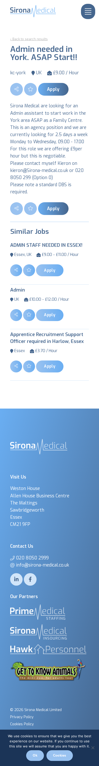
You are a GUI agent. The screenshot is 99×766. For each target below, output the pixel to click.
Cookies (59, 755)
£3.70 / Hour (46, 350)
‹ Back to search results (29, 39)
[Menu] (88, 11)
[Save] (30, 89)
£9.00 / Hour (66, 73)
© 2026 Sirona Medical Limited (36, 709)
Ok (35, 755)
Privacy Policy (22, 717)
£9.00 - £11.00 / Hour (60, 254)
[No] (92, 747)
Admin (17, 290)
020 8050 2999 (32, 558)
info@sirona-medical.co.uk (42, 565)
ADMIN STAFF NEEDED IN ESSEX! (46, 245)
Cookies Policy (22, 724)
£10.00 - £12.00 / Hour (49, 299)
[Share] (16, 89)
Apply (53, 89)
